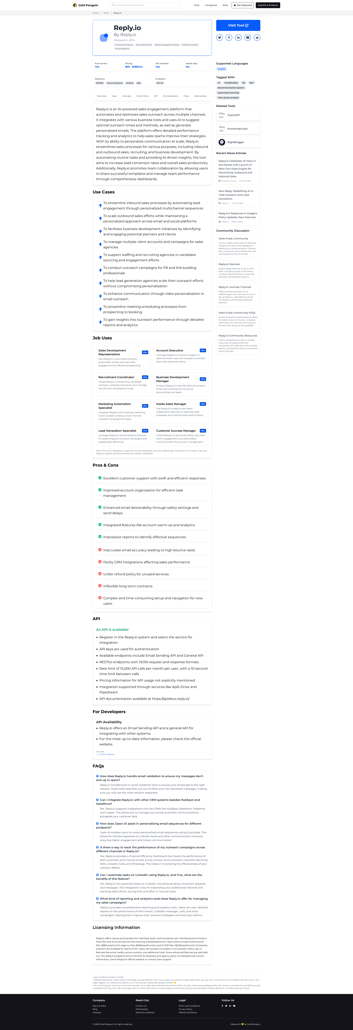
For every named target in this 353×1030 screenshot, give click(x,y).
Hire (145, 352)
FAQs (186, 96)
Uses (114, 96)
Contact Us (141, 1006)
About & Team (99, 1006)
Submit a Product (268, 5)
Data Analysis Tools (144, 45)
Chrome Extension (115, 83)
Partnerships (142, 1009)
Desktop (129, 83)
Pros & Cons (143, 96)
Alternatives (200, 96)
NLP (252, 83)
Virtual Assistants (122, 49)
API (155, 96)
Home (96, 13)
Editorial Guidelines (145, 1012)
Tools (196, 5)
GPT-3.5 (160, 83)
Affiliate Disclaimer (188, 1012)
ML (243, 83)
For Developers (170, 96)
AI (219, 83)
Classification (231, 83)
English (221, 69)
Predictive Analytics (190, 45)
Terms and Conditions (189, 1006)
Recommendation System (231, 88)
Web (139, 83)
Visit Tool (236, 25)
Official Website (107, 754)
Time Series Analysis (228, 97)
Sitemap (97, 1012)
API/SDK (99, 83)
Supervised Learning (228, 92)
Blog (225, 5)
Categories (211, 5)
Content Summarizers (124, 45)
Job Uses (126, 96)
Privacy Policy (185, 1009)
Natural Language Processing (167, 45)
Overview (102, 96)
